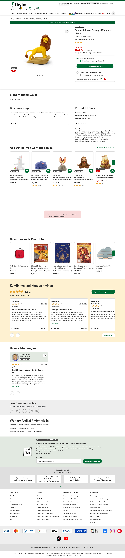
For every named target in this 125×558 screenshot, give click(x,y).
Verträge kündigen (69, 513)
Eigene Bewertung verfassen (103, 292)
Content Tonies (89, 39)
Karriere (12, 499)
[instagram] (112, 531)
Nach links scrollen (11, 162)
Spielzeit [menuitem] (72, 13)
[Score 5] (37, 411)
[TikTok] (59, 538)
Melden (16, 328)
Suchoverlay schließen (92, 3)
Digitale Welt (94, 516)
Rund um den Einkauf (70, 492)
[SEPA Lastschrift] (28, 531)
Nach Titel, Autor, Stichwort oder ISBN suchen (72, 3)
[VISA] (6, 531)
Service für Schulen (43, 508)
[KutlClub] (94, 531)
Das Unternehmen (16, 496)
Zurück (12, 335)
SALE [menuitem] (104, 13)
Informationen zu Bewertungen (20, 295)
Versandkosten (76, 555)
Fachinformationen (16, 505)
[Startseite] (12, 18)
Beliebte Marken (28, 18)
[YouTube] (66, 538)
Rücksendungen (42, 505)
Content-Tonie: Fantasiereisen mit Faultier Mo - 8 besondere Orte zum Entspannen (84, 168)
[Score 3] (25, 411)
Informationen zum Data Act (72, 519)
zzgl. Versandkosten (95, 53)
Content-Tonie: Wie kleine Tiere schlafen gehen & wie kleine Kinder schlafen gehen (105, 168)
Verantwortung (15, 510)
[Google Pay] (42, 531)
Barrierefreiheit (15, 513)
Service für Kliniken (43, 519)
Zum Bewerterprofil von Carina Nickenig (29, 357)
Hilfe (38, 496)
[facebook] (105, 531)
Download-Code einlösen (71, 508)
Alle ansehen (108, 335)
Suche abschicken (64, 4)
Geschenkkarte (95, 508)
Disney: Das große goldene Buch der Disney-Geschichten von (62, 258)
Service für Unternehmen (45, 513)
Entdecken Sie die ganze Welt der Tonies (62, 22)
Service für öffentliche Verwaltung (48, 516)
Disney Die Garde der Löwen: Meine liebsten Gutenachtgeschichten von (41, 258)
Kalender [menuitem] (98, 13)
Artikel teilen (67, 31)
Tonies (45, 18)
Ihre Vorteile (94, 492)
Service (39, 492)
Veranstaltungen (95, 519)
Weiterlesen (15, 124)
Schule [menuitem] (31, 13)
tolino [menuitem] (57, 13)
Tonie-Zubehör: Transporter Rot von (19, 258)
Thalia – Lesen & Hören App (99, 499)
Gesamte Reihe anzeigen (105, 148)
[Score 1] (12, 411)
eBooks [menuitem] (51, 13)
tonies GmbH (79, 27)
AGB (11, 519)
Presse (12, 502)
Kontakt (39, 499)
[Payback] (81, 531)
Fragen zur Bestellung (70, 496)
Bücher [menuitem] (13, 13)
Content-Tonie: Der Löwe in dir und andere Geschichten (62, 168)
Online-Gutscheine (69, 505)
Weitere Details (81, 124)
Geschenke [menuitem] (110, 13)
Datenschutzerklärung (70, 516)
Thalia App (93, 496)
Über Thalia (14, 492)
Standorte (13, 508)
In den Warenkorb (96, 66)
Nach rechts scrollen (113, 162)
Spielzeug (18, 18)
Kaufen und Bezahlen (70, 499)
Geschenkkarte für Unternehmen (101, 510)
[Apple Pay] (54, 531)
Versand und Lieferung (70, 502)
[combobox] (78, 58)
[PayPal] (67, 531)
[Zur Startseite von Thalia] (19, 4)
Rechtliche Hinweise (43, 453)
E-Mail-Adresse (41, 458)
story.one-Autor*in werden (99, 505)
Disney (33, 428)
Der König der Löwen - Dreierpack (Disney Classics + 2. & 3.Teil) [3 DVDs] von (84, 258)
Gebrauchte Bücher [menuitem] (41, 13)
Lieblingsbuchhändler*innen (99, 502)
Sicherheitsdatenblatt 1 (17, 99)
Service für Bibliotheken (44, 510)
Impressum (13, 516)
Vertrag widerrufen (62, 486)
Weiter (113, 13)
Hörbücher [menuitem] (63, 13)
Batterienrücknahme (43, 502)
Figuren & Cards (38, 431)
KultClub (93, 522)
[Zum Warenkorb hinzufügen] (27, 171)
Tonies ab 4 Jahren (42, 425)
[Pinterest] (119, 531)
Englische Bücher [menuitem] (22, 13)
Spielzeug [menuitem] (79, 13)
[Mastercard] (16, 531)
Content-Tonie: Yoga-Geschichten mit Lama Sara (19, 168)
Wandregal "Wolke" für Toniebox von (105, 258)
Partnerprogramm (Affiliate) (99, 513)
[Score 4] (31, 411)
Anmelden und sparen (92, 461)
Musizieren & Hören (24, 431)
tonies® (38, 18)
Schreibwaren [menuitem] (89, 13)
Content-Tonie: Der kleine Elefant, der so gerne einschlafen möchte (41, 168)
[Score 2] (18, 411)
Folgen (45, 355)
